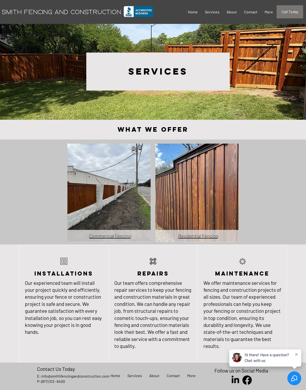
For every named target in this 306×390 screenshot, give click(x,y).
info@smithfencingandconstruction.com (75, 376)
